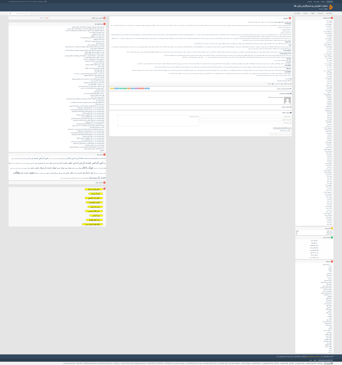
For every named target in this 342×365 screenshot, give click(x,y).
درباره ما (310, 2)
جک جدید (69, 173)
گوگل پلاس (141, 88)
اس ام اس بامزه (62, 158)
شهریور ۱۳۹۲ (328, 163)
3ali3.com (83, 158)
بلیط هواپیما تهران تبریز (92, 224)
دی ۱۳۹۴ (329, 113)
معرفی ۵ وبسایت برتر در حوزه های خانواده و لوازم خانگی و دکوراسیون (88, 111)
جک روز (63, 173)
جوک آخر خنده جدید (125, 363)
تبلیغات (323, 2)
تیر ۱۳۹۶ (329, 92)
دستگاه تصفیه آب (100, 90)
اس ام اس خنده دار (92, 162)
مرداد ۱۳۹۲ (329, 165)
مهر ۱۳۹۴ (329, 119)
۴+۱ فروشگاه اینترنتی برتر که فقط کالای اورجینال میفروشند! (90, 124)
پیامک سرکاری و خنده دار (326, 287)
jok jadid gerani (159, 363)
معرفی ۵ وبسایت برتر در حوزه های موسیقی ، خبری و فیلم (91, 107)
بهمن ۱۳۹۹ (329, 72)
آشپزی (330, 268)
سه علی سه (41, 173)
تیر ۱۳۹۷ (329, 83)
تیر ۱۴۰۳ (329, 40)
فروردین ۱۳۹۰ (328, 215)
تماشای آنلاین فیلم (314, 247)
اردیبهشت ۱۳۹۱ (328, 192)
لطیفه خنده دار (27, 173)
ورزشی (330, 352)
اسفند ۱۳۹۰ (329, 196)
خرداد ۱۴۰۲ (329, 53)
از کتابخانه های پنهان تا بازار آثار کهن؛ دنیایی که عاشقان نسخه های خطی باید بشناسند (84, 30)
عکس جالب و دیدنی (327, 321)
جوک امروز (96, 168)
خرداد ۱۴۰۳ (329, 42)
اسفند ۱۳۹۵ (329, 96)
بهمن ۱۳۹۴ (329, 112)
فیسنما (124, 88)
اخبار (330, 271)
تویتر (133, 88)
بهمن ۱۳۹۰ (329, 197)
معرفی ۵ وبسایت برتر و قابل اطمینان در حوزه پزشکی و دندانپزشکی (88, 120)
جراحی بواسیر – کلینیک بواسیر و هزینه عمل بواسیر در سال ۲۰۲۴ (89, 73)
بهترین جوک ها (29, 163)
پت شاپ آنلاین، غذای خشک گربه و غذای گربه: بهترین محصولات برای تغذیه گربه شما (84, 50)
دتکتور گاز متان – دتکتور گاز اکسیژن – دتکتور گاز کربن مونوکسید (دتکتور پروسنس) (84, 55)
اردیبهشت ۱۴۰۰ (328, 71)
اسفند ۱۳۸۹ (329, 217)
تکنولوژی (329, 296)
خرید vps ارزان (95, 207)
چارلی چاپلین (329, 298)
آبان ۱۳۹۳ (329, 138)
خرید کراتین (96, 215)
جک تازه (75, 173)
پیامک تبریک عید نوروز (326, 282)
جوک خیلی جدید (37, 168)
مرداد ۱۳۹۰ (329, 208)
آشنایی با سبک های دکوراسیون (97, 127)
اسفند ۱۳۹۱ (329, 174)
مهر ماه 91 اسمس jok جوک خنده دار (194, 363)
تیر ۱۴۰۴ (329, 28)
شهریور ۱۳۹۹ (328, 78)
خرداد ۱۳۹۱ (329, 190)
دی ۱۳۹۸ (329, 80)
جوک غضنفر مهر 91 (284, 363)
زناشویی (330, 311)
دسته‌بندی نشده (328, 304)
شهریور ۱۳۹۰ (328, 206)
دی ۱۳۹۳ (329, 135)
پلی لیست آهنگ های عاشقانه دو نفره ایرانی (94, 93)
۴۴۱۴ (330, 266)
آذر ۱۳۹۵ (329, 101)
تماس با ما (316, 2)
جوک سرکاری (20, 168)
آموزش (330, 270)
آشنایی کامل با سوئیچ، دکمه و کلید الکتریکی (94, 82)
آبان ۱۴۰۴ (329, 22)
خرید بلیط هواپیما (94, 220)
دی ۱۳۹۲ (329, 156)
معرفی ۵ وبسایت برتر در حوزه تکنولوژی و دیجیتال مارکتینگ (90, 115)
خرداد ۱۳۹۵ (329, 108)
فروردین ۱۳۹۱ (328, 194)
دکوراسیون (329, 305)
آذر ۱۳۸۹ (329, 222)
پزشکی (330, 279)
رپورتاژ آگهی (287, 83)
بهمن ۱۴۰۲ (329, 47)
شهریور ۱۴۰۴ (328, 24)
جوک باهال (320, 363)
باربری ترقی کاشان (100, 43)
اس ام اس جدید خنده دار (25, 158)
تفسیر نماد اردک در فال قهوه (97, 36)
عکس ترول (329, 320)
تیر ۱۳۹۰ (329, 210)
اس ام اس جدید (41, 158)
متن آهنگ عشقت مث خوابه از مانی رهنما (94, 61)
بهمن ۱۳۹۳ (329, 133)
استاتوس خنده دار (38, 163)
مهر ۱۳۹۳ (329, 140)
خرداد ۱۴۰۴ (329, 30)
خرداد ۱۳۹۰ (329, 212)
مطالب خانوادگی (328, 339)
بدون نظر (270, 83)
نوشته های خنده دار (84, 178)
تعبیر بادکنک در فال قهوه (98, 34)
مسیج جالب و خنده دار (246, 363)
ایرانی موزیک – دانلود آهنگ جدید (96, 84)
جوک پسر (104, 173)
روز (47, 17)
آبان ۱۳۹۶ (329, 88)
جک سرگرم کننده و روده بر (52, 173)
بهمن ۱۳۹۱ (329, 176)
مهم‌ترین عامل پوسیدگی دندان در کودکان (94, 68)
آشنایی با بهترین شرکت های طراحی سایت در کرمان (92, 88)
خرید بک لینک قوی (314, 252)
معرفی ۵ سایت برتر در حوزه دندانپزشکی (94, 122)
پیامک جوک (329, 284)
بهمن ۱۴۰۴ (329, 21)
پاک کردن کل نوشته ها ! (279, 128)
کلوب (129, 88)
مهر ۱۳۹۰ (329, 204)
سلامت (330, 314)
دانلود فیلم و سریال (94, 189)
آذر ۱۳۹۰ (329, 201)
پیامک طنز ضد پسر (327, 291)
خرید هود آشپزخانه (99, 104)
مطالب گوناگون (328, 345)
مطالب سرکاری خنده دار (223, 363)
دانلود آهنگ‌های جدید (314, 250)
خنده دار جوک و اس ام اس (69, 363)
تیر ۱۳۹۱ (329, 188)
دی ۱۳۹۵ (329, 99)
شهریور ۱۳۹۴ (328, 121)
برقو (276, 22)
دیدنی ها (329, 307)
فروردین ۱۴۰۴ (328, 33)
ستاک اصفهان (280, 22)
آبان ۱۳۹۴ (329, 117)
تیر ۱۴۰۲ (329, 51)
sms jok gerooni (168, 363)
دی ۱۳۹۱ (329, 178)
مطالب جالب (329, 337)
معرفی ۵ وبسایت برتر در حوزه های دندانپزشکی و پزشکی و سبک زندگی (87, 118)
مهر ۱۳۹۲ (329, 162)
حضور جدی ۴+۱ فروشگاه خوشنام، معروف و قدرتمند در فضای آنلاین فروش (86, 106)
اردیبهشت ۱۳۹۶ (328, 94)
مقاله (330, 348)
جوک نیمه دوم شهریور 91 (267, 363)
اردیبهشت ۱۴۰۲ (328, 55)
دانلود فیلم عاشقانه (314, 245)
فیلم (331, 327)
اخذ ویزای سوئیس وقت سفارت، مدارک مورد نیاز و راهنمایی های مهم (88, 79)
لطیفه (35, 173)
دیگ (121, 88)
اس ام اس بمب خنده (53, 158)
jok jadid (94, 158)
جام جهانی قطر (314, 243)
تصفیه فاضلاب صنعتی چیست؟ (97, 48)
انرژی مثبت (329, 275)
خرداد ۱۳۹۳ (329, 147)
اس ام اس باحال (73, 158)
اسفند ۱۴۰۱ (329, 58)
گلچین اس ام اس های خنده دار (67, 178)
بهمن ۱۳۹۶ (329, 87)
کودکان (330, 328)
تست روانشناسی (328, 295)
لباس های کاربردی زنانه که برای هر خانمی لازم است (92, 37)
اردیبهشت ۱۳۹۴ (328, 128)
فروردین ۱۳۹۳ (328, 151)
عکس (330, 318)
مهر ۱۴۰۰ (329, 69)
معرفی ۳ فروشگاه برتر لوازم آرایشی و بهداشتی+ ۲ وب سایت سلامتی (88, 125)
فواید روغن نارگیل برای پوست (97, 95)
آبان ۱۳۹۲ (329, 160)
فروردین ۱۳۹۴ (328, 130)
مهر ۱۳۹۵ (329, 105)
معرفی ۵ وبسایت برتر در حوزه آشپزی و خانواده (93, 113)
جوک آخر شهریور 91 (299, 363)
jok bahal (89, 158)
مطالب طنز (329, 343)
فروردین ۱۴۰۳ (328, 46)
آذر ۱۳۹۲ (329, 158)
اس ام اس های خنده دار (51, 163)
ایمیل (112, 88)
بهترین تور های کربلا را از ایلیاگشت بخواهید (94, 75)
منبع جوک (93, 178)
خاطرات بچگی (79, 363)
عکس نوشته (329, 325)
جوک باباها (291, 363)
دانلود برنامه (329, 302)
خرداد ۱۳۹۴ (329, 126)
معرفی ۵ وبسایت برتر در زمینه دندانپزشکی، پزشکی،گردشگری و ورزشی (87, 109)
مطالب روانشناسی (327, 341)
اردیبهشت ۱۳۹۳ (328, 149)
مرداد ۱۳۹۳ (329, 144)
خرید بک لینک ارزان (314, 257)
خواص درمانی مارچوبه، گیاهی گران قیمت (94, 64)
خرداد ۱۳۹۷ (329, 85)
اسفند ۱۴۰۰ (329, 65)
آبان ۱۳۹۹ (329, 74)
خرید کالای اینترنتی (94, 211)
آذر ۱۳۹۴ (329, 115)
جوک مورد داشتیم (13, 168)
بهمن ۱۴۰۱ (329, 60)
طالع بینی (329, 316)
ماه (44, 17)
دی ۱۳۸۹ (329, 221)
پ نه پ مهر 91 (116, 363)
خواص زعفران (101, 66)
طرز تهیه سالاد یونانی (99, 72)
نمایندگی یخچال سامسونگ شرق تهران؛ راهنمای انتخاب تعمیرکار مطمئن (88, 27)
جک (95, 173)
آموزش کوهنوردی (94, 202)
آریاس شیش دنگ (100, 100)
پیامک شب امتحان (327, 289)
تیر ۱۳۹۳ (329, 146)
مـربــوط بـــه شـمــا (327, 330)
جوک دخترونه (27, 168)
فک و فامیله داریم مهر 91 (311, 363)
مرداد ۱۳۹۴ (329, 122)
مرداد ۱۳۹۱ (329, 187)
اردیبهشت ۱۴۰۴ (328, 31)
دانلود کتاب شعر (314, 240)
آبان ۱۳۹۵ (329, 103)
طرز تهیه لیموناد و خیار (99, 70)
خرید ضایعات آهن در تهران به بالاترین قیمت (94, 149)
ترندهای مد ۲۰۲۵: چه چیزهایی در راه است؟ (93, 59)
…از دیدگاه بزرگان (327, 264)
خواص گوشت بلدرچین (99, 63)
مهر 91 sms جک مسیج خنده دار (210, 363)
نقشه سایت (297, 13)
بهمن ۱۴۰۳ (329, 35)
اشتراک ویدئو (96, 194)
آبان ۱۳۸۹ (329, 224)
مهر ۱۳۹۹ (329, 76)
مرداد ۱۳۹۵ (329, 106)
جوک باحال (87, 167)
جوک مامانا (276, 363)
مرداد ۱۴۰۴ (329, 26)
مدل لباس (329, 332)
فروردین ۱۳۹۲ (328, 172)
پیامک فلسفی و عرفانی (326, 293)
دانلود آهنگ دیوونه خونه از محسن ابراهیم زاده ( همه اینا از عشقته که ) (87, 102)
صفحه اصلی (330, 2)
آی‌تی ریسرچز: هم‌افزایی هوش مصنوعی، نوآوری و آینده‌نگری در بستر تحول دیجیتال (84, 46)
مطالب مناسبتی (328, 346)
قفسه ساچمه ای (287, 22)
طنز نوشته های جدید (256, 363)
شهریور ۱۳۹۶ (328, 90)
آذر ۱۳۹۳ (329, 137)
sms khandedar (102, 158)
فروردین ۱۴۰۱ (328, 64)
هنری (330, 350)
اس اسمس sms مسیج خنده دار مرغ (138, 363)
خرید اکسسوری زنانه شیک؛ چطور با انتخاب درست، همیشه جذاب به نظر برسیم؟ (86, 29)
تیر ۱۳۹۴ (329, 124)
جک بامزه (81, 173)
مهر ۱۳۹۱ (329, 183)
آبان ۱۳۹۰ (329, 203)
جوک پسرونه (99, 173)
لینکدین (116, 88)
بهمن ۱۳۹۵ (329, 97)
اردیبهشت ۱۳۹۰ (328, 213)
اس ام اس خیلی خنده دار (71, 163)
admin (269, 97)
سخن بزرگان (329, 312)
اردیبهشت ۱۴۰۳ (328, 44)
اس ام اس (329, 273)
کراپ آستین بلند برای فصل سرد (96, 32)
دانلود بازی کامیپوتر (94, 198)
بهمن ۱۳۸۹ (329, 219)
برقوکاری (102, 150)
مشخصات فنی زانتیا (99, 77)
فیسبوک (147, 88)
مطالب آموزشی (328, 334)
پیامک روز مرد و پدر (327, 286)
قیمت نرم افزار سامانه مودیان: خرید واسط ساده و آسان (91, 86)
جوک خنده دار (50, 167)
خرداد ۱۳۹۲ (329, 169)
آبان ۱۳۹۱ (329, 181)
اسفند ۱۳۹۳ (329, 131)
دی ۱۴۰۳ (329, 37)
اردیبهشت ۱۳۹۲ (328, 171)
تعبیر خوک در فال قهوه (99, 39)
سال (41, 17)
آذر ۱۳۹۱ (329, 179)
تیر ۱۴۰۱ (329, 62)
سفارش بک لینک (314, 255)
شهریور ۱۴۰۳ (328, 39)
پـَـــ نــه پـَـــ (329, 277)
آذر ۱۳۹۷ (329, 81)
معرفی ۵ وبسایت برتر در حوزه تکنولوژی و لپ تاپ (92, 116)
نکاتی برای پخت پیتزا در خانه (97, 97)
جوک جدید (60, 168)
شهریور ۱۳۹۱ (328, 185)
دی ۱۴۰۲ (329, 49)
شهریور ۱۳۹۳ (328, 142)
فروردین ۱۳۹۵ (328, 110)
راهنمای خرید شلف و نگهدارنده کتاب (95, 45)
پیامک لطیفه (76, 178)
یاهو (136, 88)
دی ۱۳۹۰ (329, 199)
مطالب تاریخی (328, 336)
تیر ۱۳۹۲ (329, 167)
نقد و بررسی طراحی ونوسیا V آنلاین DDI (94, 41)
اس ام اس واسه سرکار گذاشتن (90, 363)
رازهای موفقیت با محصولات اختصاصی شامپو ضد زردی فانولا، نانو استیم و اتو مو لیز (85, 99)
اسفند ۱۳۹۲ (329, 153)
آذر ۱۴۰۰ (329, 67)
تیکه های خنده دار (15, 163)
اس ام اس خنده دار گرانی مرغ (105, 363)
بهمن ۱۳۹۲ (329, 155)
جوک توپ (68, 168)
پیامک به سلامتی (328, 280)
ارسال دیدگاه (288, 128)
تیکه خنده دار (22, 163)
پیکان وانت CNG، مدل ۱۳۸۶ (97, 81)
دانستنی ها (329, 300)
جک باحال (89, 173)
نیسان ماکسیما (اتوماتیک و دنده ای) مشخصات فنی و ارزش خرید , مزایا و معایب (86, 129)
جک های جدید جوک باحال (234, 363)
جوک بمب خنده (76, 168)
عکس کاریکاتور (328, 323)
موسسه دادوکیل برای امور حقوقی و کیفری (94, 52)
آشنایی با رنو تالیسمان (99, 91)
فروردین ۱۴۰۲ (328, 56)
